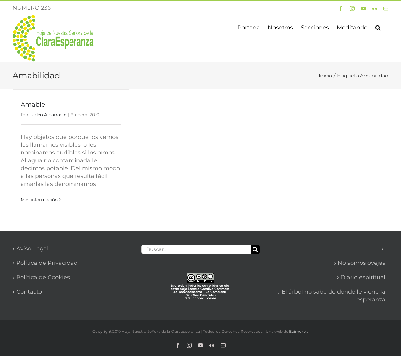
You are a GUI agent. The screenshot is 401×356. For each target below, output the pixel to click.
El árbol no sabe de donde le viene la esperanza (333, 295)
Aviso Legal (32, 248)
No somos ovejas (361, 262)
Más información (39, 199)
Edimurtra (299, 331)
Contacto (29, 291)
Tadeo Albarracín (48, 115)
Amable (33, 104)
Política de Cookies (43, 277)
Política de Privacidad (47, 262)
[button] (378, 27)
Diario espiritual (363, 277)
